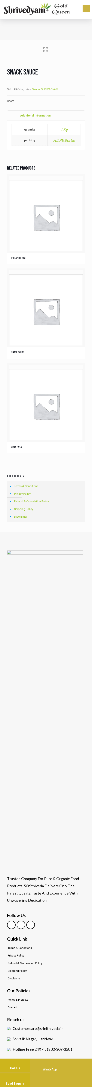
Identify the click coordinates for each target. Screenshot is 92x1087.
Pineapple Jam (18, 258)
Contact (12, 1007)
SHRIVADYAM (49, 89)
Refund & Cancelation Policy (31, 501)
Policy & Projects (18, 999)
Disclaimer (20, 516)
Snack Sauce (17, 352)
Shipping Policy (23, 509)
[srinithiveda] (37, 9)
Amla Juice (16, 446)
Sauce (36, 89)
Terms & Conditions (26, 486)
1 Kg (64, 129)
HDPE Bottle (64, 140)
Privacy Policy (22, 493)
